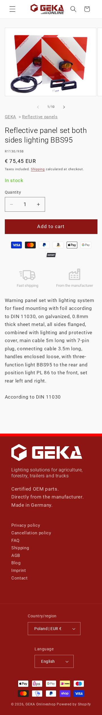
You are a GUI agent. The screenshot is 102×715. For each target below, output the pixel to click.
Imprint (18, 570)
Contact (19, 578)
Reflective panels (40, 116)
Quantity (13, 192)
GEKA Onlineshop (41, 704)
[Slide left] (38, 107)
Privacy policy (25, 525)
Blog (16, 562)
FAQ (15, 540)
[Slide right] (64, 107)
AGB (15, 555)
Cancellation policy (31, 532)
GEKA (10, 116)
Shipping (38, 169)
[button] (12, 9)
